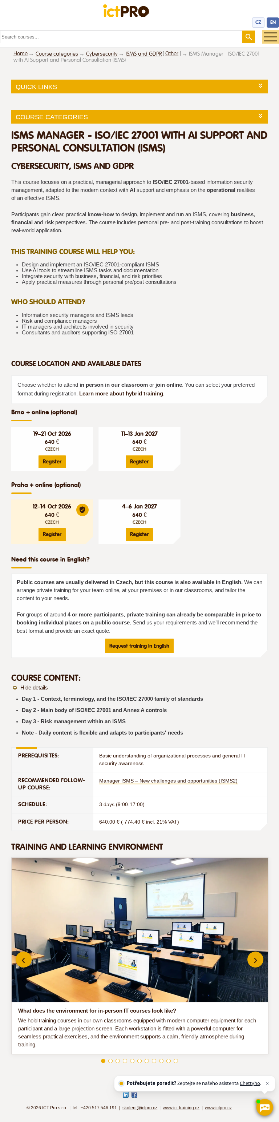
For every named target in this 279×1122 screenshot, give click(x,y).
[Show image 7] (147, 1061)
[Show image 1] (103, 1061)
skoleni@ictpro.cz (139, 1107)
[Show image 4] (125, 1061)
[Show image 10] (168, 1061)
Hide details (34, 688)
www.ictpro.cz (218, 1107)
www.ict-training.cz (181, 1107)
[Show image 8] (154, 1061)
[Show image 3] (118, 1061)
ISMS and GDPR (144, 54)
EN (273, 22)
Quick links (36, 87)
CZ (258, 22)
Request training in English (139, 646)
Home (20, 54)
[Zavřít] (267, 1083)
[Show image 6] (139, 1061)
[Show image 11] (176, 1061)
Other (171, 54)
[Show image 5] (132, 1061)
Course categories (57, 54)
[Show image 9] (161, 1061)
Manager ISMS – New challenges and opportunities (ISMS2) (168, 781)
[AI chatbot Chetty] (264, 1107)
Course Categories (52, 117)
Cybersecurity (102, 54)
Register (52, 461)
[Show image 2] (110, 1061)
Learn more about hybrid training (121, 394)
